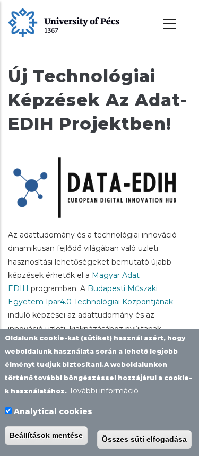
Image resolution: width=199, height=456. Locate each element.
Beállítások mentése (46, 435)
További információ (104, 391)
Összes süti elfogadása (144, 439)
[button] (99, 187)
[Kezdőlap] (63, 22)
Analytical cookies (53, 411)
